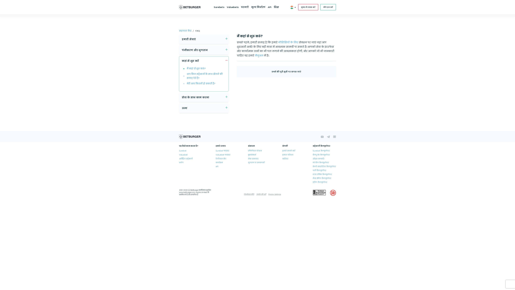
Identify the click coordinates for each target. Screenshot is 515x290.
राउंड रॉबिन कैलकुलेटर (322, 174)
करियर (285, 158)
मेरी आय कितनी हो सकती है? (201, 83)
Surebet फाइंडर (222, 150)
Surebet (182, 150)
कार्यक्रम (219, 162)
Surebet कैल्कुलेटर (321, 150)
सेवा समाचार (253, 158)
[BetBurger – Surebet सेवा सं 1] (190, 7)
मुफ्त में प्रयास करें (308, 7)
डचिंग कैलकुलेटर (320, 182)
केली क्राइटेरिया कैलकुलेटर (324, 166)
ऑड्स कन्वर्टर (318, 158)
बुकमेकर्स (252, 154)
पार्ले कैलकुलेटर (319, 170)
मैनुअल (259, 55)
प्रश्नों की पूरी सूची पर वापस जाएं (286, 71)
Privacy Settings (274, 194)
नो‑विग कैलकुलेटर (321, 162)
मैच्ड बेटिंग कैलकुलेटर (322, 178)
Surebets (219, 7)
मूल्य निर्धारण (258, 7)
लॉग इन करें (328, 7)
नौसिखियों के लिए (288, 42)
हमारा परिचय (287, 154)
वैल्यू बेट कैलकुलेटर (321, 154)
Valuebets (233, 7)
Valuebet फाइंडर (223, 154)
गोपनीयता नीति (249, 194)
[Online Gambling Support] (319, 193)
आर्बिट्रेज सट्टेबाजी (186, 158)
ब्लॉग (181, 162)
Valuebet (183, 154)
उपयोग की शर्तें (261, 194)
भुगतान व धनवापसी (256, 162)
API (269, 7)
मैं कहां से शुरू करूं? (196, 68)
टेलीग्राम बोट (221, 158)
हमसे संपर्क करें (288, 150)
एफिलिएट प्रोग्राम (255, 150)
